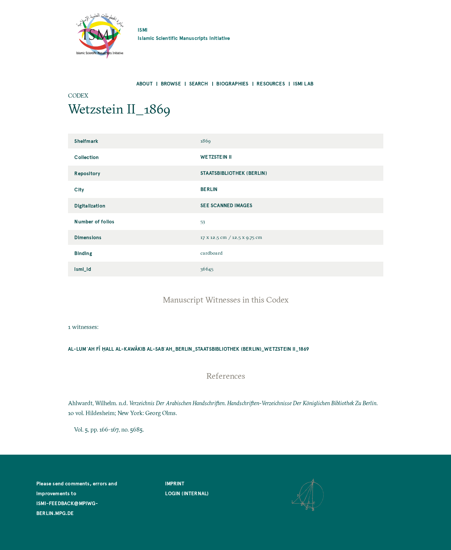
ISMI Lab (303, 83)
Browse (171, 83)
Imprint (174, 483)
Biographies (232, 83)
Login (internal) (187, 493)
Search (198, 83)
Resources (271, 83)
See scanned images (226, 205)
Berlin (209, 188)
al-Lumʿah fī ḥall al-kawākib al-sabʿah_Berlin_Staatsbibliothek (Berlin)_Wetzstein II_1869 (188, 348)
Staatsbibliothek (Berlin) (233, 172)
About (144, 83)
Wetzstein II (216, 156)
